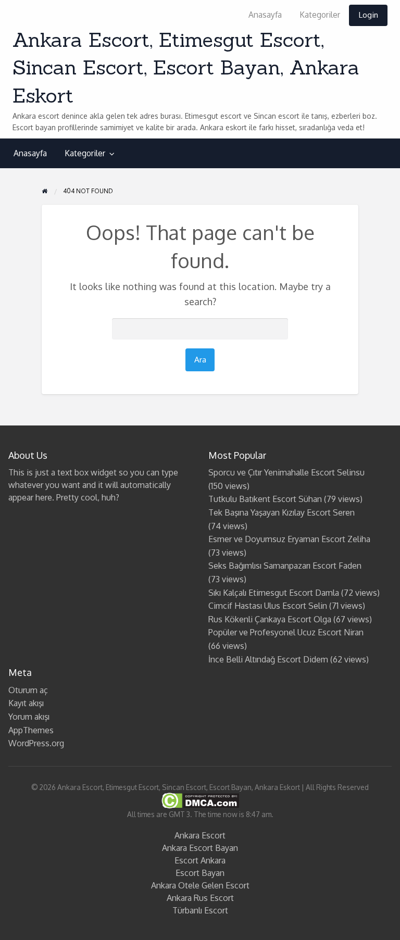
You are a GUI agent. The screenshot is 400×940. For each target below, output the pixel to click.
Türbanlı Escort (200, 910)
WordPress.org (36, 743)
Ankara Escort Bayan (200, 848)
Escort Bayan (200, 873)
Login (368, 14)
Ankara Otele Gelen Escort (200, 885)
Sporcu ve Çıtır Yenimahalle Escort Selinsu (286, 472)
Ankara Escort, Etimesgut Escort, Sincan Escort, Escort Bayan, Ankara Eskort (185, 67)
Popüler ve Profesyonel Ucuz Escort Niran (286, 632)
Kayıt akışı (26, 703)
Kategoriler (319, 14)
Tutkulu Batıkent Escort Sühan (265, 499)
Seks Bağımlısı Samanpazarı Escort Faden (284, 565)
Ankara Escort (200, 835)
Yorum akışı (28, 716)
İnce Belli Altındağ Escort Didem (268, 659)
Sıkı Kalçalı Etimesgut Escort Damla (273, 592)
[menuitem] (265, 15)
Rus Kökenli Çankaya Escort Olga (269, 619)
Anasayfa (265, 14)
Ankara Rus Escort (200, 898)
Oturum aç (28, 690)
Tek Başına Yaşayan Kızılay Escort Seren (281, 512)
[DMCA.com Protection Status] (200, 800)
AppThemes (31, 730)
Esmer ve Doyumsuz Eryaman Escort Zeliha (289, 539)
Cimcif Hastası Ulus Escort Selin (267, 605)
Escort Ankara (200, 860)
